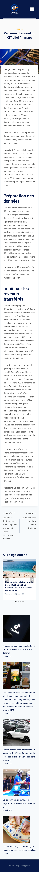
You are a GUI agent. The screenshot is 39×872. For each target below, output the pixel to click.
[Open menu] (32, 9)
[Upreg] (14, 9)
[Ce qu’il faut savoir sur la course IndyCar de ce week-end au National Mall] (19, 782)
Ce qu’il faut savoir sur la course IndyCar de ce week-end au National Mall (19, 803)
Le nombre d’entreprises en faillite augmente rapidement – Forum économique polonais (10, 526)
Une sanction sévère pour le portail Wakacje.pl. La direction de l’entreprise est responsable (19, 586)
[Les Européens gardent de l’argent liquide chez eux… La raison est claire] (19, 829)
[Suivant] (32, 580)
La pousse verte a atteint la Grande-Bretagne (29, 520)
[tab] (15, 601)
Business (19, 29)
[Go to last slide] (7, 580)
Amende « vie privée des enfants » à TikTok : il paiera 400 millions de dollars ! (19, 649)
